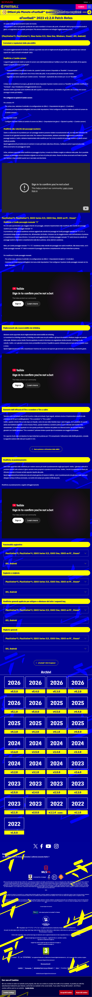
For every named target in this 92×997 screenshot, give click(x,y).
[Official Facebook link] (41, 846)
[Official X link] (35, 846)
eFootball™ (10, 6)
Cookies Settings (67, 968)
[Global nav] (89, 6)
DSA (57, 968)
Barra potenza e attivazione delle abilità (46, 449)
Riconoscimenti (45, 964)
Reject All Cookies (81, 992)
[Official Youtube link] (48, 846)
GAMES (20, 968)
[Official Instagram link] (56, 846)
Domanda (28, 968)
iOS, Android (11, 563)
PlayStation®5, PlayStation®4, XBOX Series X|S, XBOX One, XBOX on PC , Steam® (42, 553)
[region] (46, 986)
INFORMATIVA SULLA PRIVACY (44, 968)
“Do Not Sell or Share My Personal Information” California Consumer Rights (25, 857)
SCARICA (81, 7)
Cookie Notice (29, 988)
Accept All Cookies (66, 992)
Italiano (86, 2)
